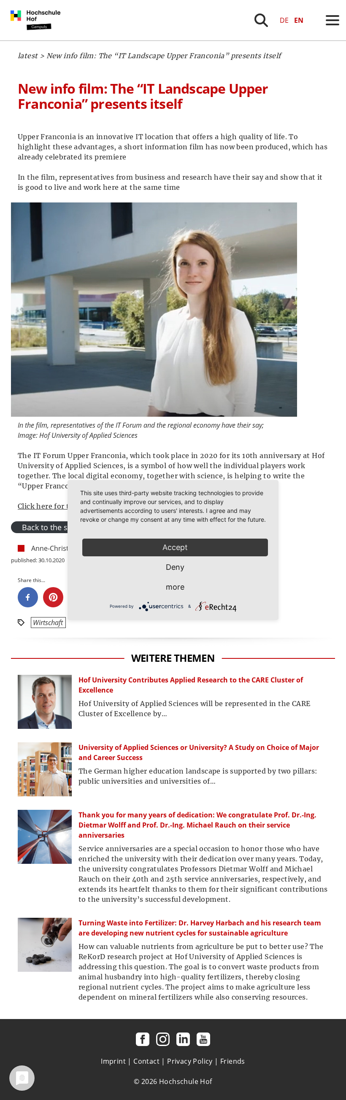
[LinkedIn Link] (183, 1039)
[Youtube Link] (203, 1039)
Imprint (113, 1061)
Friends (232, 1061)
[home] (37, 38)
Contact (146, 1061)
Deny (175, 567)
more (175, 586)
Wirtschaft (48, 622)
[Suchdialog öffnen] (261, 20)
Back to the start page (60, 527)
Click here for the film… (59, 506)
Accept (175, 547)
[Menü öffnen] (332, 20)
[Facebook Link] (142, 1039)
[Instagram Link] (163, 1039)
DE (284, 20)
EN (298, 20)
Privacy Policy (190, 1061)
